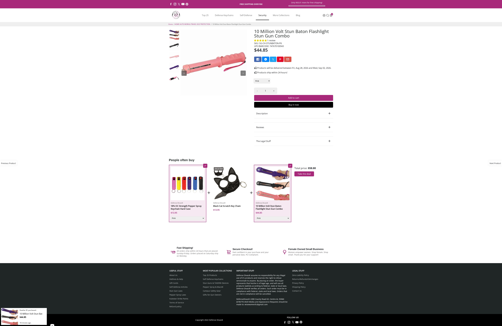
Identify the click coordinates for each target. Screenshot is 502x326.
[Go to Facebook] (170, 4)
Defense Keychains (224, 15)
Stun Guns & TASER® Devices (216, 283)
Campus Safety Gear (212, 291)
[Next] (243, 73)
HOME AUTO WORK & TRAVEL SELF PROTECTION (192, 24)
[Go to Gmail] (287, 59)
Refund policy (175, 306)
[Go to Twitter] (179, 4)
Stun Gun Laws (175, 291)
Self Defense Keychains (213, 279)
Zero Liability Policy (300, 275)
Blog (298, 15)
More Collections (281, 15)
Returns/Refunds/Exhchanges (305, 279)
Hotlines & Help (176, 279)
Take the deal (304, 173)
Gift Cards (173, 283)
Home (170, 24)
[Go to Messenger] (265, 59)
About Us (173, 275)
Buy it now (294, 104)
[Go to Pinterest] (187, 4)
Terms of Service (176, 302)
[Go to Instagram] (175, 4)
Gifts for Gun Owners (212, 295)
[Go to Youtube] (183, 4)
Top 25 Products (210, 275)
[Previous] (184, 73)
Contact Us (297, 291)
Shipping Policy (299, 287)
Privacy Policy (298, 283)
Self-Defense (246, 15)
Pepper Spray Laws (177, 295)
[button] (260, 40)
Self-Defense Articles (178, 287)
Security (262, 15)
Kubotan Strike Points (178, 299)
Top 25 (205, 15)
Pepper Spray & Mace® (213, 287)
